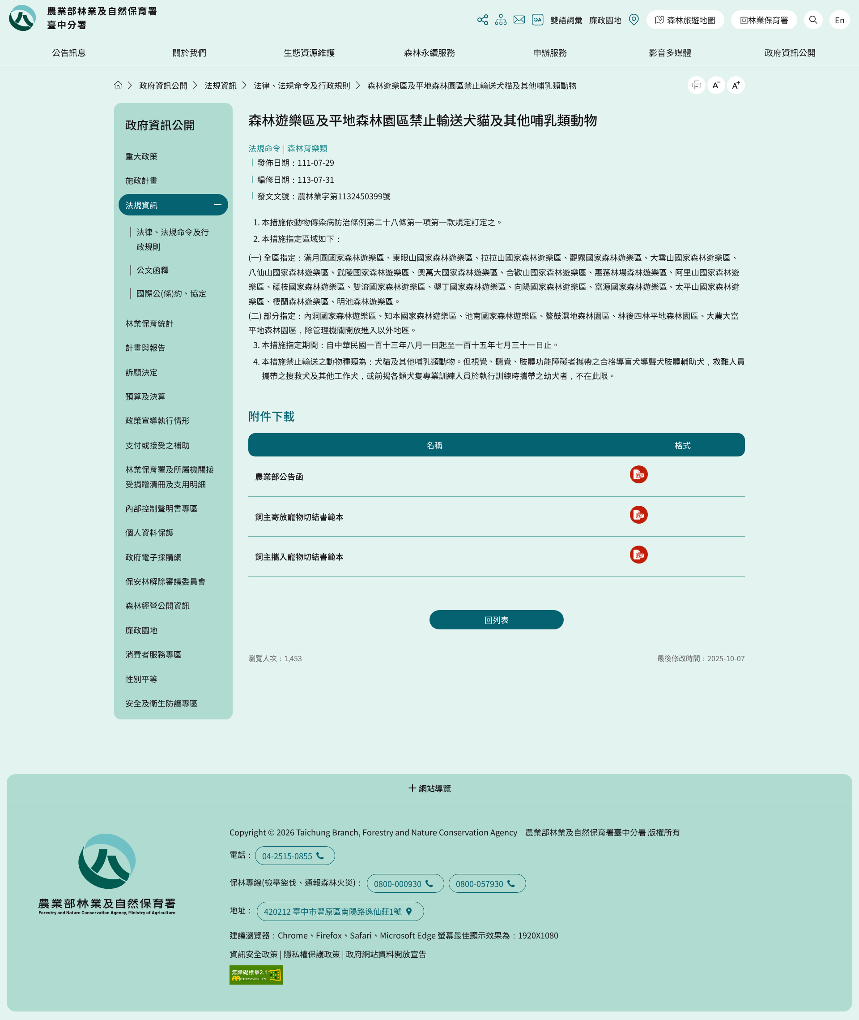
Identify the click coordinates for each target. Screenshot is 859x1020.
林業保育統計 (149, 323)
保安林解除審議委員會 (165, 581)
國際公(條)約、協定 (171, 293)
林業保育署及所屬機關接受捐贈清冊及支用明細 (169, 476)
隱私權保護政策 (312, 954)
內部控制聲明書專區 (161, 508)
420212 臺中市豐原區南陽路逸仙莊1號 (333, 911)
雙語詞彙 (566, 20)
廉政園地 (605, 20)
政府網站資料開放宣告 (386, 954)
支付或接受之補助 (157, 445)
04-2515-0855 (287, 855)
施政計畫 (141, 180)
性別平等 (141, 678)
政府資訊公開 (790, 52)
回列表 (497, 619)
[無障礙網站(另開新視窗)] (256, 975)
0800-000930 (397, 883)
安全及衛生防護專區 (161, 703)
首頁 (118, 85)
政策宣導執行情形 (157, 420)
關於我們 (189, 52)
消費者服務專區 (153, 654)
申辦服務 (550, 52)
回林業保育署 (764, 20)
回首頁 (83, 17)
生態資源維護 (309, 52)
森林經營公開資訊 (157, 605)
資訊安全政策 (254, 954)
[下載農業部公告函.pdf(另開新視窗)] (639, 474)
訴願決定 (141, 372)
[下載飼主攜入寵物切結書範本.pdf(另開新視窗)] (639, 555)
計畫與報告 (145, 347)
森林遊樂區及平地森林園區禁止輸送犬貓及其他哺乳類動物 (472, 85)
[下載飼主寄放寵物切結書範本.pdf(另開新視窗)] (639, 515)
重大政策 (141, 156)
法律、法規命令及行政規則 (302, 85)
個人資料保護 (149, 532)
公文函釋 (152, 269)
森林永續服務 (429, 52)
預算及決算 (145, 396)
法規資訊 (220, 85)
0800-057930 (479, 883)
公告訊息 (69, 52)
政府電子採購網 (153, 557)
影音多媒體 (670, 52)
